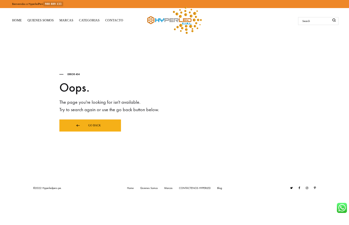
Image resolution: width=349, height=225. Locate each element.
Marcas (168, 188)
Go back (94, 125)
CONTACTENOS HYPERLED (195, 188)
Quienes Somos (149, 188)
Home (130, 188)
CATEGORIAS (89, 20)
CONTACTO (114, 20)
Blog (219, 188)
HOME (17, 20)
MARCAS (66, 20)
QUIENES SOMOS (40, 20)
